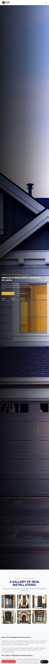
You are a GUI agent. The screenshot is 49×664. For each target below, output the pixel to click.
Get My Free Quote (23, 293)
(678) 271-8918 (8, 293)
